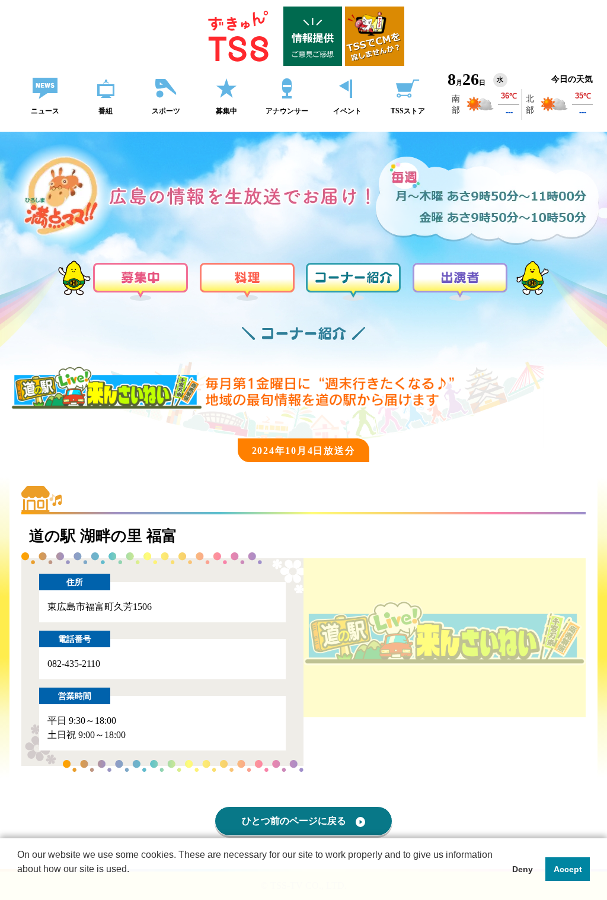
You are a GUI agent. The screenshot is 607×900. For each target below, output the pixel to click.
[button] (19, 884)
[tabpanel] (445, 637)
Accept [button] (568, 869)
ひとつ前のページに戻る (294, 821)
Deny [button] (522, 869)
